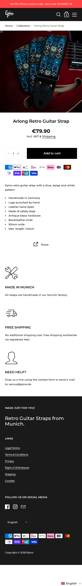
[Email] (23, 507)
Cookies (10, 480)
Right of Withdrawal (17, 467)
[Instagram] (15, 507)
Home (9, 25)
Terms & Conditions (16, 454)
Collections (23, 25)
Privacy (9, 461)
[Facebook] (7, 507)
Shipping (49, 136)
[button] (71, 583)
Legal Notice (12, 447)
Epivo (30, 552)
